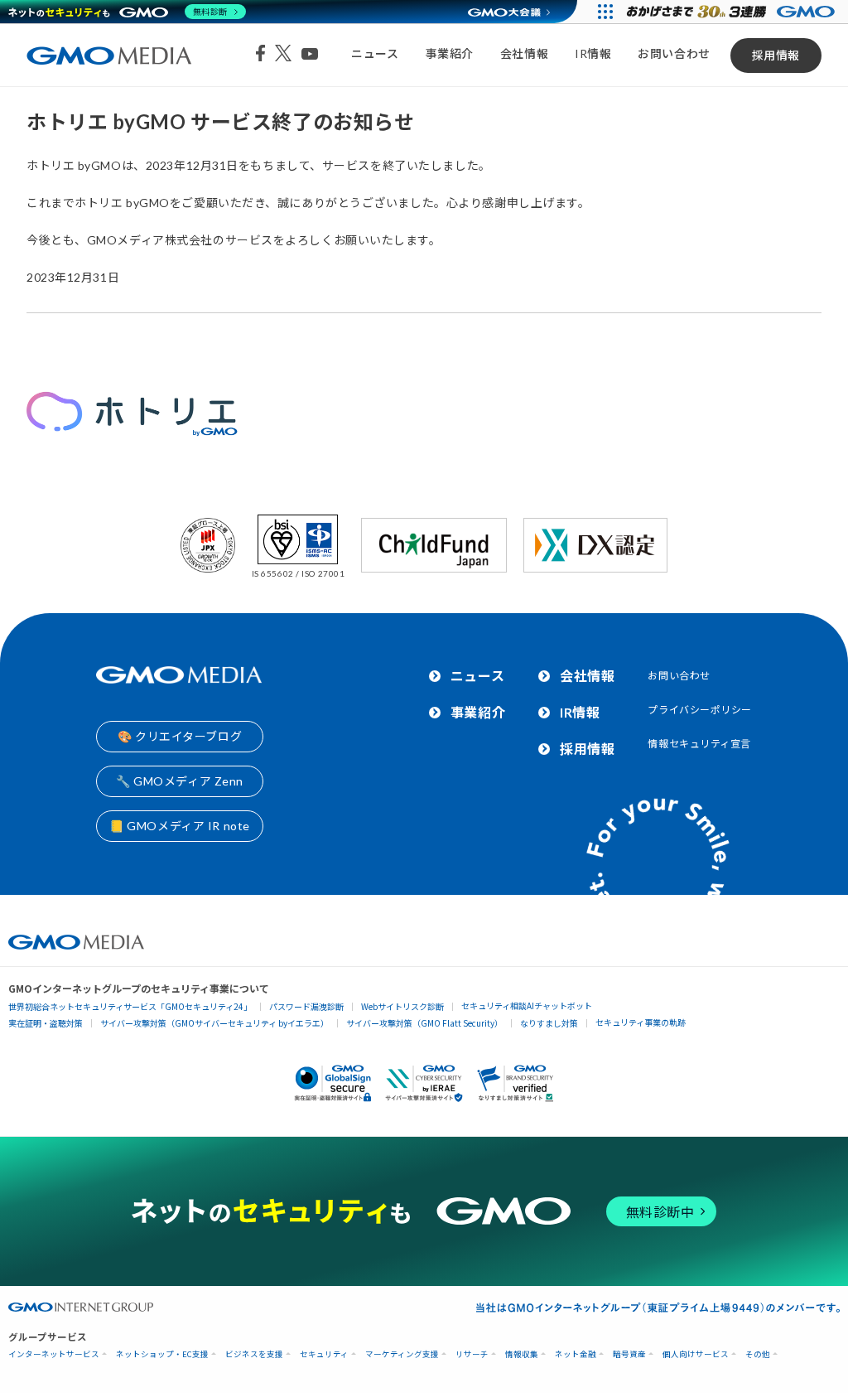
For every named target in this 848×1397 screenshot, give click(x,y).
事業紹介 (450, 53)
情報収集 (521, 1354)
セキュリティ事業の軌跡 (640, 1022)
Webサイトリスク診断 (402, 1006)
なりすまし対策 (549, 1023)
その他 (757, 1354)
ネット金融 (575, 1354)
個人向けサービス (695, 1354)
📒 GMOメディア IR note (179, 826)
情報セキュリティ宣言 (699, 743)
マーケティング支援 (402, 1354)
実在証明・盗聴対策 (45, 1023)
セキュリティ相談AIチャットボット (526, 1005)
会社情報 (524, 53)
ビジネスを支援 (254, 1354)
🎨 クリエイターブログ (180, 736)
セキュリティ (324, 1354)
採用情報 (776, 55)
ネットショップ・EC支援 (162, 1354)
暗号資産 (629, 1354)
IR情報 (593, 53)
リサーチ (472, 1354)
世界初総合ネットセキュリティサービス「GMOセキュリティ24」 (130, 1006)
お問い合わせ (674, 53)
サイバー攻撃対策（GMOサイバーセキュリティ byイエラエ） (214, 1023)
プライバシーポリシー (700, 709)
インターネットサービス (53, 1354)
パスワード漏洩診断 (306, 1006)
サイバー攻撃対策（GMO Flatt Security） (424, 1023)
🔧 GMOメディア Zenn (179, 781)
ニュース (374, 53)
